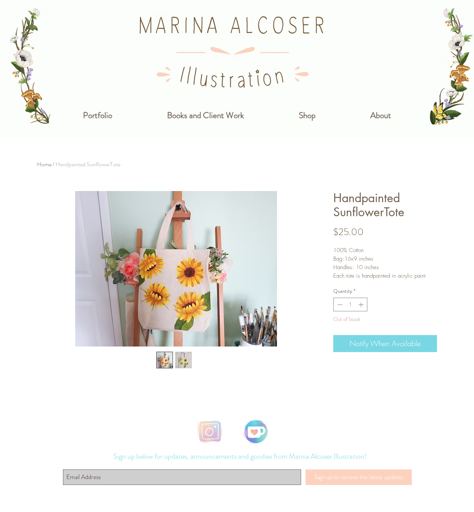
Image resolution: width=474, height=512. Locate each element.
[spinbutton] (350, 304)
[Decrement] (339, 304)
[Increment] (361, 304)
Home (44, 164)
